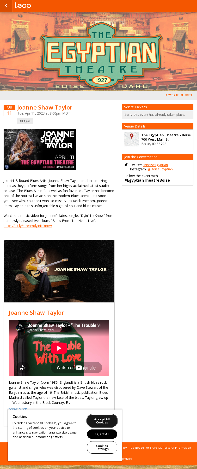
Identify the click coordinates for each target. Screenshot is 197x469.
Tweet (188, 95)
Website (173, 95)
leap (39, 6)
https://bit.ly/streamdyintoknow (28, 225)
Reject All (102, 434)
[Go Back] (6, 6)
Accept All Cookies (102, 420)
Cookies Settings (102, 447)
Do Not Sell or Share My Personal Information (160, 447)
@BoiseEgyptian (155, 164)
